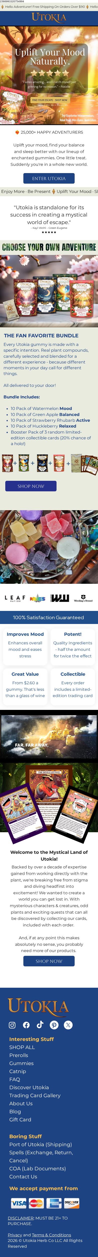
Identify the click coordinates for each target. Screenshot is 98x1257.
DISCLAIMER (21, 1218)
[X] (68, 1025)
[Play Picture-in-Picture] (82, 757)
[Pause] (7, 757)
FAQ (14, 1079)
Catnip (17, 1071)
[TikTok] (40, 1025)
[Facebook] (26, 1025)
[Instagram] (12, 1025)
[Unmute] (15, 757)
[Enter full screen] (91, 757)
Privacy (15, 1235)
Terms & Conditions (51, 1235)
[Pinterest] (54, 1025)
